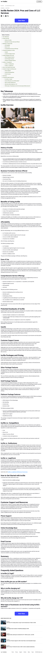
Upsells (6, 52)
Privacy (16, 652)
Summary (5, 75)
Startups (7, 8)
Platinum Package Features (10, 60)
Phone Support (8, 70)
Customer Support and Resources (9, 68)
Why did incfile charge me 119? (11, 84)
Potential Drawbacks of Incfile (9, 50)
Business (2, 8)
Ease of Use (7, 46)
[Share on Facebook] (1, 16)
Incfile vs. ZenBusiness (9, 63)
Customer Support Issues (10, 53)
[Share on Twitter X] (3, 16)
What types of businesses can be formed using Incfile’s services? (17, 85)
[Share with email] (5, 16)
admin (3, 5)
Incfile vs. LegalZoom (9, 65)
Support (20, 652)
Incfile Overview (6, 38)
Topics (32, 652)
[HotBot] (4, 2)
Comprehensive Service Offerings (11, 48)
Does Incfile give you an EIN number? (12, 80)
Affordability (7, 45)
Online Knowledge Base (9, 72)
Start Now (21, 20)
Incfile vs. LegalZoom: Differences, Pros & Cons (17, 471)
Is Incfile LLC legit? (8, 79)
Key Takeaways (6, 36)
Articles (25, 652)
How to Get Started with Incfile (9, 67)
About (29, 652)
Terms (13, 652)
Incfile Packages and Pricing (8, 55)
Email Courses (8, 74)
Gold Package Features (9, 58)
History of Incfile (8, 40)
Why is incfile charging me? (10, 82)
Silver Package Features (9, 57)
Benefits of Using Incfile (7, 43)
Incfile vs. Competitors (7, 62)
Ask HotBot (39, 1)
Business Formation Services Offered (12, 41)
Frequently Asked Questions (8, 77)
